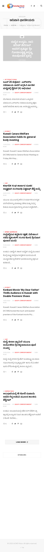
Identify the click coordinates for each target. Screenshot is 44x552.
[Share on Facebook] (12, 112)
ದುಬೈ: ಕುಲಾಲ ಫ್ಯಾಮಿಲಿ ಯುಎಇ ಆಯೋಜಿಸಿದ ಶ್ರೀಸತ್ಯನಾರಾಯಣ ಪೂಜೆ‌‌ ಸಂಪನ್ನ (19, 345)
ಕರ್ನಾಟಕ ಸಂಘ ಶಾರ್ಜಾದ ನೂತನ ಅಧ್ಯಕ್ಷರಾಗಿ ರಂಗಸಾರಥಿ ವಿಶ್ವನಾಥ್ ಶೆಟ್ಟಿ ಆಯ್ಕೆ (21, 187)
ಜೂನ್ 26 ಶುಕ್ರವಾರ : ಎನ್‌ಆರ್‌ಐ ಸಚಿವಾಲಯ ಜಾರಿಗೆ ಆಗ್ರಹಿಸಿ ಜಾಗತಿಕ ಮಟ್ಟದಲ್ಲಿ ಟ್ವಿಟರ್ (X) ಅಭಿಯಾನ (18, 85)
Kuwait (8, 131)
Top (22, 547)
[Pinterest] (18, 112)
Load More (21, 442)
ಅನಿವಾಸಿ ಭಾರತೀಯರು (11, 232)
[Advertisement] (22, 494)
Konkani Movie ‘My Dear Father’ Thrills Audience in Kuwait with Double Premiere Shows (21, 293)
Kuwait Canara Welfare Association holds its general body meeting (19, 137)
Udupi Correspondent (23, 92)
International (11, 79)
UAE (22, 37)
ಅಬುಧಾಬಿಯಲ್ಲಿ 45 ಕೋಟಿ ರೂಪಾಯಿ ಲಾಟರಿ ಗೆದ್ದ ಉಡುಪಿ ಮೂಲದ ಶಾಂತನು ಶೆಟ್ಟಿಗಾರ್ (19, 396)
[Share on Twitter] (15, 112)
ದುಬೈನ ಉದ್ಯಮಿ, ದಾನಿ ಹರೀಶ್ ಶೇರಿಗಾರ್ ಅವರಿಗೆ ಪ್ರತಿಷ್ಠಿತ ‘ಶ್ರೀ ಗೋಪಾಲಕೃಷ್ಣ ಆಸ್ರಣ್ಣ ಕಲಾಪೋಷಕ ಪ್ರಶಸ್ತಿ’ (22, 48)
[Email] (21, 112)
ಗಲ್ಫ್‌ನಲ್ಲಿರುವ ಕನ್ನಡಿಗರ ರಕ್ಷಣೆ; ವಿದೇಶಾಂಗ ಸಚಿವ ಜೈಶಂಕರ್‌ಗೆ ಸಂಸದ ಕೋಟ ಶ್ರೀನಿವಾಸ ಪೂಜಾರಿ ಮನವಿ (21, 237)
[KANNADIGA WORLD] (15, 6)
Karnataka (9, 391)
